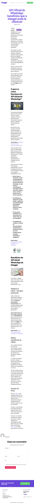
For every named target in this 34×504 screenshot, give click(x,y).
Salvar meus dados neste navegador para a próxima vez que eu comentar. (16, 464)
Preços (16, 2)
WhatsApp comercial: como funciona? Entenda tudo (17, 144)
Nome (6, 456)
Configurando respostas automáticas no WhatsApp (16, 243)
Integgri (16, 393)
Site (5, 460)
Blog (22, 2)
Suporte (19, 2)
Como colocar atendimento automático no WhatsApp (17, 332)
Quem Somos (12, 2)
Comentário (7, 448)
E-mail (18, 456)
